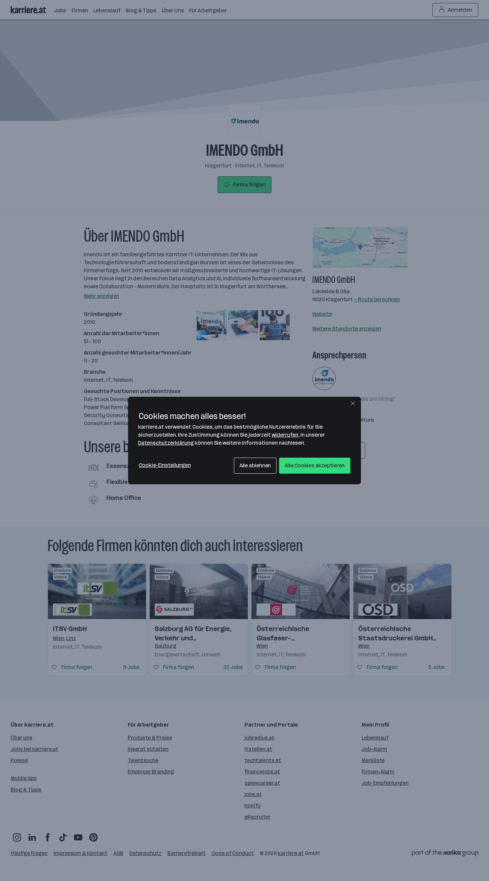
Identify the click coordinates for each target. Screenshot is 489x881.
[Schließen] (353, 403)
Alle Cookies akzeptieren (315, 465)
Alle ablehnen (255, 465)
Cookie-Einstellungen (165, 465)
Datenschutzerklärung (166, 443)
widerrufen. (285, 435)
